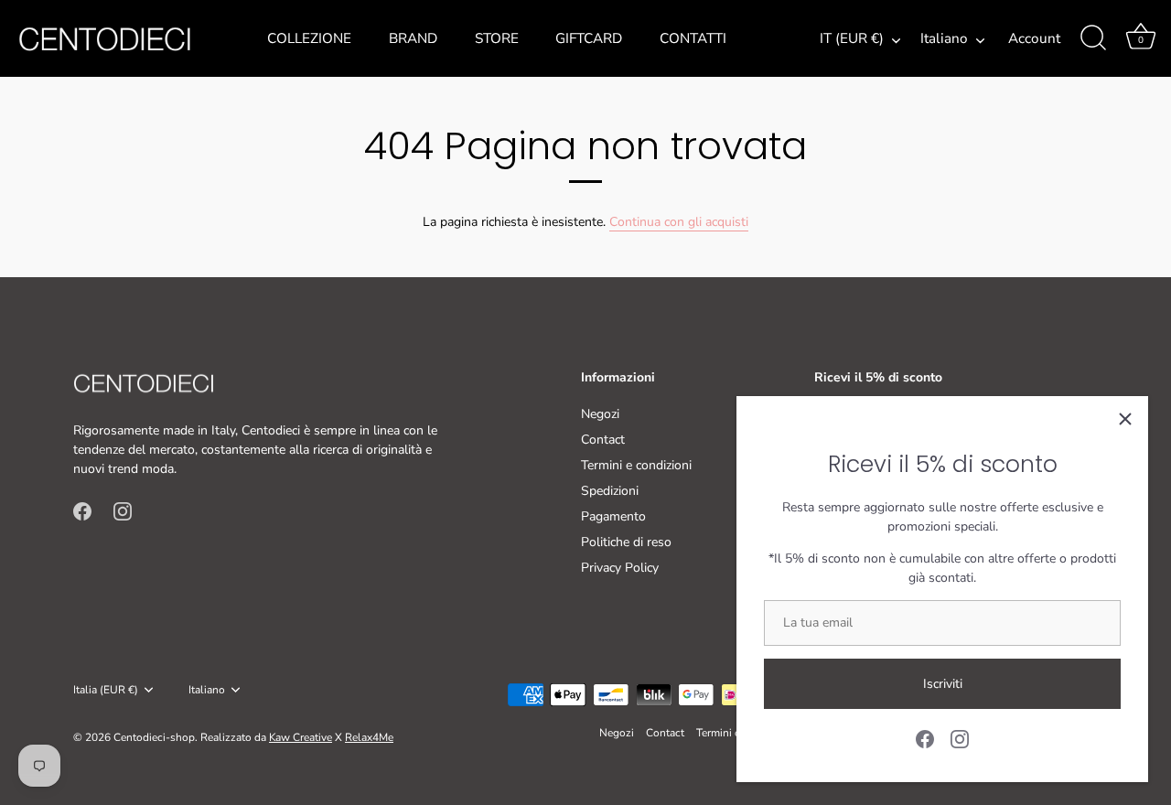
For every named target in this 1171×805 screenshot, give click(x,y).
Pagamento (613, 516)
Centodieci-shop (154, 737)
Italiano (944, 39)
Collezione (309, 38)
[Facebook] (925, 737)
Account (1034, 38)
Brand (413, 38)
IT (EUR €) (852, 39)
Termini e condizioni (636, 465)
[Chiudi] (1125, 419)
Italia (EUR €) (105, 690)
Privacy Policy (620, 567)
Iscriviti (942, 683)
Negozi (600, 414)
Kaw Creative (300, 737)
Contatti (693, 38)
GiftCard (588, 38)
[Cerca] (1093, 38)
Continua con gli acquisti (678, 222)
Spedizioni (610, 490)
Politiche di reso (626, 542)
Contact (603, 439)
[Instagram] (960, 737)
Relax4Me (369, 737)
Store (497, 38)
